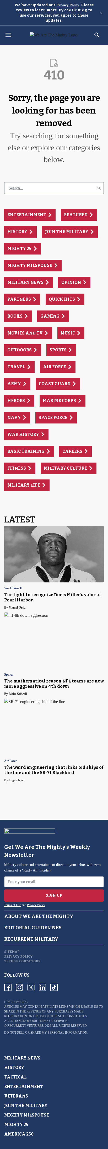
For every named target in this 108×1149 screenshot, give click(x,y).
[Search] (99, 188)
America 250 (19, 1134)
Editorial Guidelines (33, 928)
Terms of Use (12, 905)
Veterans (16, 1096)
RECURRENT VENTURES (25, 1026)
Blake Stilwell (18, 694)
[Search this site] (97, 35)
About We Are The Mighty (38, 916)
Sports (8, 674)
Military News (22, 1058)
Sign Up (54, 895)
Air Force (10, 761)
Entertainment (23, 1086)
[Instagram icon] (19, 987)
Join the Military (25, 1105)
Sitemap (11, 952)
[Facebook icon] (8, 987)
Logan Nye (16, 780)
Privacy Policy (67, 5)
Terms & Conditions (22, 961)
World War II (13, 588)
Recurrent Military (31, 939)
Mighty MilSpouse (26, 1115)
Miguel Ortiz (17, 607)
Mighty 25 (16, 1124)
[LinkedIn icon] (42, 987)
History (14, 1067)
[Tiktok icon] (54, 987)
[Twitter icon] (31, 987)
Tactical (15, 1077)
